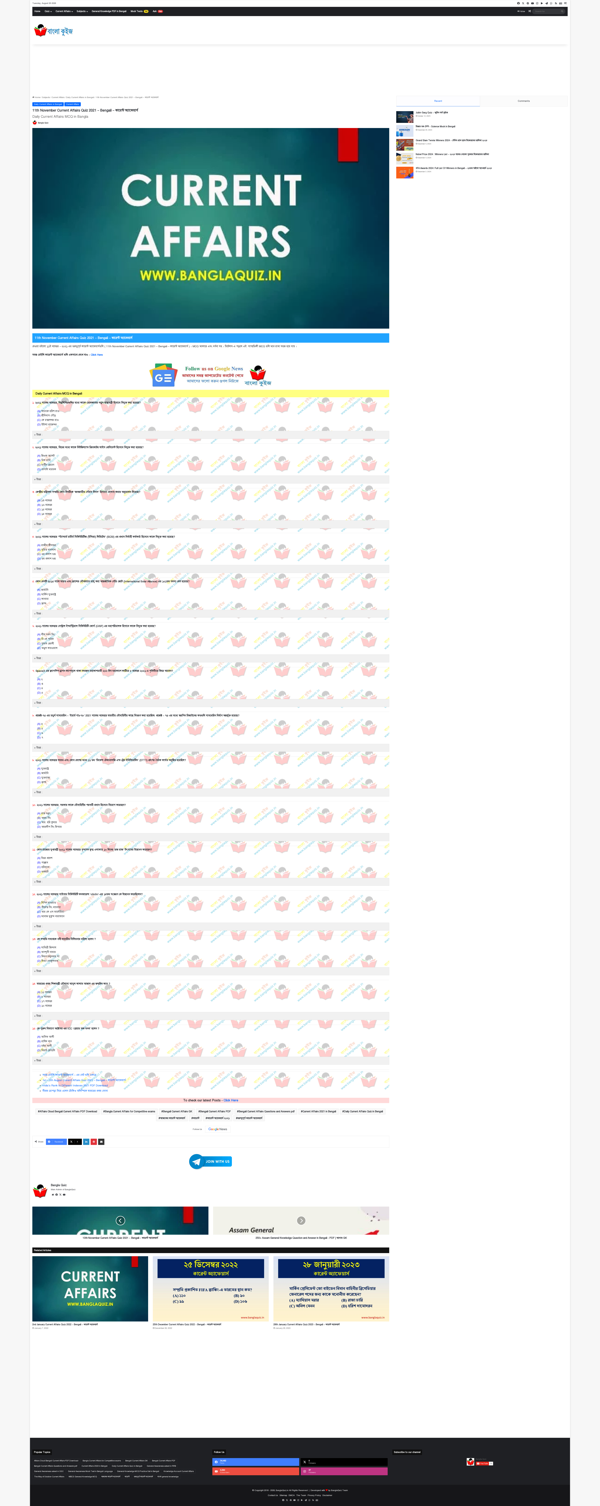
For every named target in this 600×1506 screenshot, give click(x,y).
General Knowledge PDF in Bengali (109, 11)
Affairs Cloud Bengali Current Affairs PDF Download (68, 1111)
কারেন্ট (196, 1118)
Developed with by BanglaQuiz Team (329, 1490)
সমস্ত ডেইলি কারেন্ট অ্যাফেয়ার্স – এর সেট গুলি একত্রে (69, 1075)
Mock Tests (139, 11)
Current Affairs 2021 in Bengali (319, 1111)
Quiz (47, 11)
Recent (438, 101)
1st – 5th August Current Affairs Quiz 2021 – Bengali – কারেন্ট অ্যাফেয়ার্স (84, 1080)
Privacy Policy (314, 1495)
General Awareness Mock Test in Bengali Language (90, 1471)
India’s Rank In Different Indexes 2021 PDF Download (75, 1085)
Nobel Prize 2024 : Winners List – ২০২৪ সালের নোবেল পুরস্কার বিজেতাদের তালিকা (452, 154)
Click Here (97, 354)
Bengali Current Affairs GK (177, 1111)
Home (37, 11)
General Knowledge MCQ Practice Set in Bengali (138, 1471)
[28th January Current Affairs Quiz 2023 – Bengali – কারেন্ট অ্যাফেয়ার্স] (331, 1288)
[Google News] (217, 1129)
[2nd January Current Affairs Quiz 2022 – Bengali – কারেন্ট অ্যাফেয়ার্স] (90, 1288)
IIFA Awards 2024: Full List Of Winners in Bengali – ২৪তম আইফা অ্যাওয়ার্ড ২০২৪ (454, 168)
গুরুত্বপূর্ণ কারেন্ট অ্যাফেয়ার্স (250, 1118)
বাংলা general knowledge (167, 1477)
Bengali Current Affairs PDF (215, 1111)
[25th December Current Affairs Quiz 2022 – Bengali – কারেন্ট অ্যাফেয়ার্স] (211, 1288)
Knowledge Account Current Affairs (179, 1471)
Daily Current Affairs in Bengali (80, 97)
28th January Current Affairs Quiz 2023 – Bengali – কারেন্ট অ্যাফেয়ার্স (306, 1324)
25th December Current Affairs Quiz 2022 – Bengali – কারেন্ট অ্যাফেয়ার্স (187, 1324)
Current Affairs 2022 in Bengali (95, 1466)
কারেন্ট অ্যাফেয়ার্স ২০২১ (218, 1118)
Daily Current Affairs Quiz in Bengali (363, 1111)
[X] (60, 1195)
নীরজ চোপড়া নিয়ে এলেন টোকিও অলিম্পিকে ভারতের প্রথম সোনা (75, 1090)
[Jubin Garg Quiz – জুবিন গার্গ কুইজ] (404, 117)
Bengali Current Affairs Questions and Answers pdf (267, 1111)
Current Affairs (63, 11)
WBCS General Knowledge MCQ (83, 1477)
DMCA (292, 1495)
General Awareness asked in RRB (161, 1466)
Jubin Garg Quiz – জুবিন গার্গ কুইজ (432, 112)
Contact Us (273, 1495)
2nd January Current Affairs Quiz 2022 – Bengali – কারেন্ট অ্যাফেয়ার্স (65, 1324)
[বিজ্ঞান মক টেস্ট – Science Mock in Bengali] (404, 131)
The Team (301, 1495)
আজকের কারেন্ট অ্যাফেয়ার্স (172, 1118)
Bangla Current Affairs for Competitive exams (130, 1111)
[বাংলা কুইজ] (53, 30)
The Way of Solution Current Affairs (49, 1477)
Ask (157, 11)
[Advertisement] (300, 69)
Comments (524, 101)
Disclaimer (327, 1495)
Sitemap (283, 1495)
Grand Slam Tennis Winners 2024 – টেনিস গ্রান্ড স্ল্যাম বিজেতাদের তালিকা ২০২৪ (451, 140)
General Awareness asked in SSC (49, 1471)
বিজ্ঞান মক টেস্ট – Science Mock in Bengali (435, 126)
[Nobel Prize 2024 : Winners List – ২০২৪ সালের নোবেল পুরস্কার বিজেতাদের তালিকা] (404, 159)
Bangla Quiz (43, 123)
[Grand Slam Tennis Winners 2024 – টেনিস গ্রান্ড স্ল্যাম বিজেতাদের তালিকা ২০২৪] (404, 145)
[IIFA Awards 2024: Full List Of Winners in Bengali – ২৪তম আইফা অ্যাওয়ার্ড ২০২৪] (404, 172)
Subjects (81, 11)
